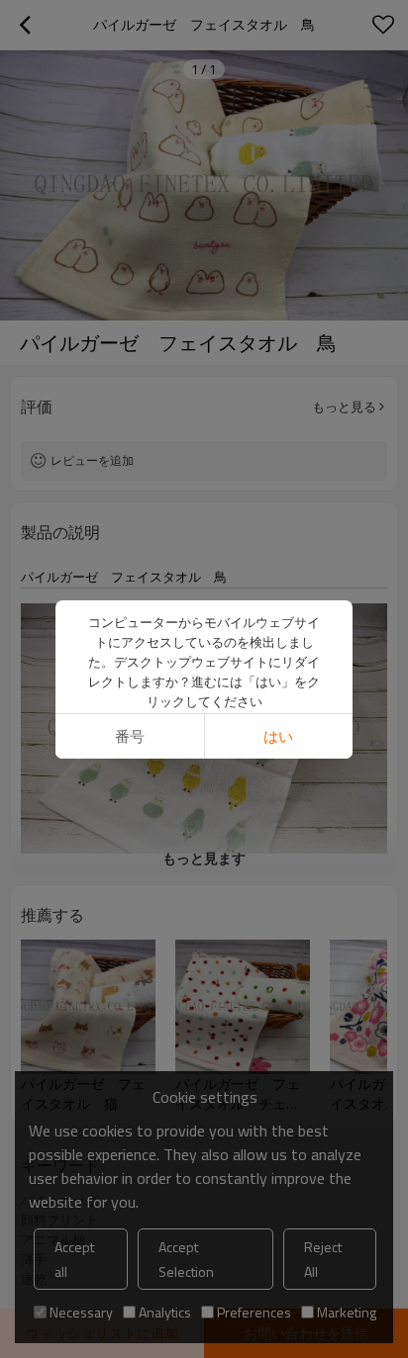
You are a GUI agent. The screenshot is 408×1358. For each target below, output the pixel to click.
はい (278, 736)
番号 (130, 736)
